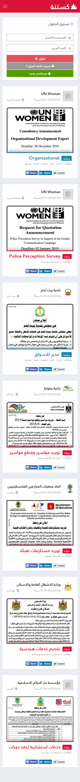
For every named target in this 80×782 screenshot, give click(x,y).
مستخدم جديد (38, 73)
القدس (10, 688)
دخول (42, 58)
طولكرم (11, 590)
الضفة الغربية (13, 99)
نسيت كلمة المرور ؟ (39, 66)
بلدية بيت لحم (51, 290)
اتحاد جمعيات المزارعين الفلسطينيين (34, 486)
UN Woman (51, 93)
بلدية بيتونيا (52, 388)
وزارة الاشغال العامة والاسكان (39, 584)
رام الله (10, 394)
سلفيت (10, 492)
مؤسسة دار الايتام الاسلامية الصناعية (39, 684)
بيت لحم (11, 296)
